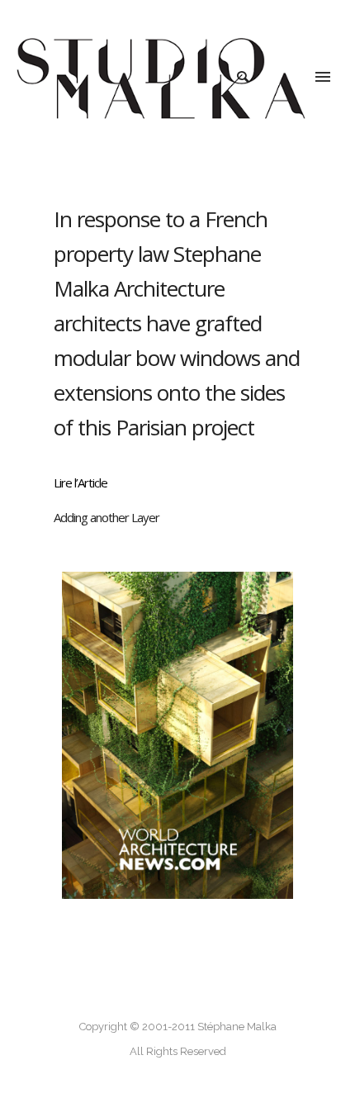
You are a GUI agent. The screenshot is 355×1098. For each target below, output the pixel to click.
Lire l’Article (80, 482)
